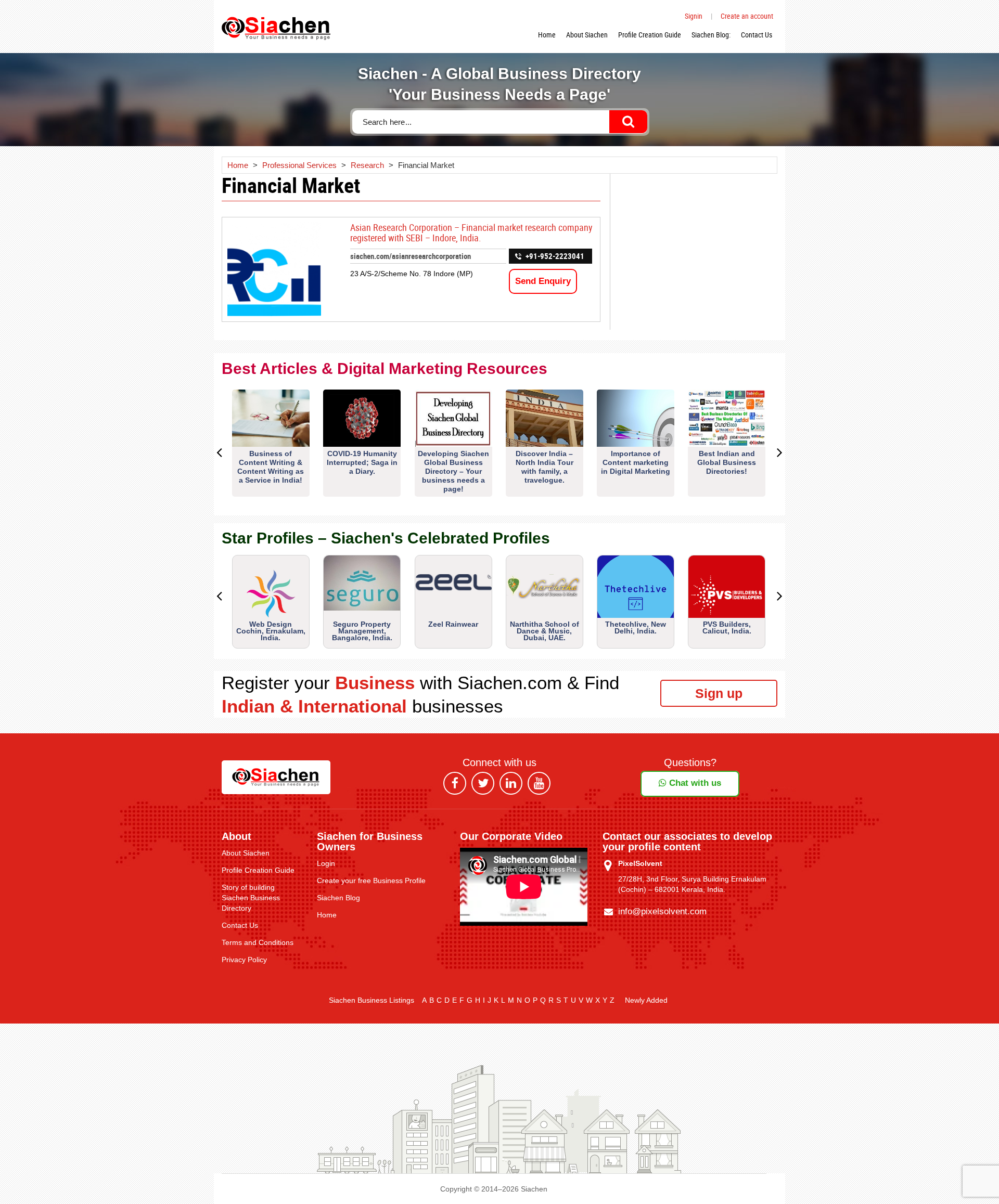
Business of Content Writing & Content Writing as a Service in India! (270, 466)
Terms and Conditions (257, 942)
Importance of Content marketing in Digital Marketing (635, 462)
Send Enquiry (543, 281)
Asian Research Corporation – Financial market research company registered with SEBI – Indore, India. (471, 232)
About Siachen (587, 35)
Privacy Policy (244, 959)
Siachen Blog (338, 898)
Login (326, 863)
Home (547, 35)
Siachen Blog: (711, 35)
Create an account (747, 16)
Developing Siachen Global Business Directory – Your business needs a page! (453, 471)
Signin (693, 16)
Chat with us (694, 783)
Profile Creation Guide (649, 35)
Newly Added (646, 1000)
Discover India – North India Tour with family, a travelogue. (544, 466)
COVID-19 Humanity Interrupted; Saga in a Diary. (362, 462)
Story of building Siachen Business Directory (251, 897)
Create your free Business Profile (371, 880)
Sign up (718, 693)
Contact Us (756, 35)
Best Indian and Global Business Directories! (726, 462)
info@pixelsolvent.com (662, 911)
